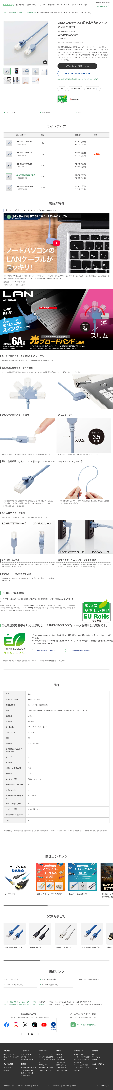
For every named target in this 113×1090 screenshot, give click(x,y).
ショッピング (72, 5)
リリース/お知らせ (26, 1054)
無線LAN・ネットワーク (27, 1005)
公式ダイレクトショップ (81, 1059)
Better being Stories (27, 1059)
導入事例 (6, 1070)
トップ (6, 12)
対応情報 (51, 5)
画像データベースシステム (47, 1067)
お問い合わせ (60, 1059)
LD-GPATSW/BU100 (25, 186)
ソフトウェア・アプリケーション (47, 1061)
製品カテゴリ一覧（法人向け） (11, 1058)
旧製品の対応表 (25, 1075)
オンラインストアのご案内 (82, 1057)
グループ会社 (96, 1057)
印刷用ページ (91, 88)
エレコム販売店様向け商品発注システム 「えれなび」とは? (76, 79)
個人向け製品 (20, 5)
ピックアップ (25, 1057)
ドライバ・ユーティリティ (47, 1054)
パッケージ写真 (75, 88)
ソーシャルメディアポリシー (53, 1085)
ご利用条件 (27, 1085)
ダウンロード (61, 5)
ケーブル (22, 12)
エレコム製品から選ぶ (27, 1070)
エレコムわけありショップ (82, 1067)
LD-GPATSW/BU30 (24, 164)
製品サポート (60, 1054)
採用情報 (94, 1059)
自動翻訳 (74, 1085)
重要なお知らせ (61, 1065)
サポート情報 (83, 5)
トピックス (42, 5)
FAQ (62, 88)
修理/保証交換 (60, 1062)
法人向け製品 (31, 5)
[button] (25, 1050)
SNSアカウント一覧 (9, 1085)
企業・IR (94, 1054)
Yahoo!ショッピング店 (81, 1065)
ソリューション (8, 1067)
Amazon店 (77, 1070)
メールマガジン (61, 1067)
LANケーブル (31, 12)
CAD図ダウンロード (45, 1070)
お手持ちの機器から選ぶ (28, 1067)
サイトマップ (19, 1085)
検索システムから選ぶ (27, 1073)
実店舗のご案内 (78, 1054)
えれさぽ (59, 1057)
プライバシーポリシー (38, 1085)
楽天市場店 (77, 1062)
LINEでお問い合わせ (62, 1070)
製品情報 (13, 12)
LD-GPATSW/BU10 (24, 142)
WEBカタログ (43, 1065)
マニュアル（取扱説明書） (47, 1057)
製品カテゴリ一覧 (9, 1054)
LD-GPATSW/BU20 (24, 153)
